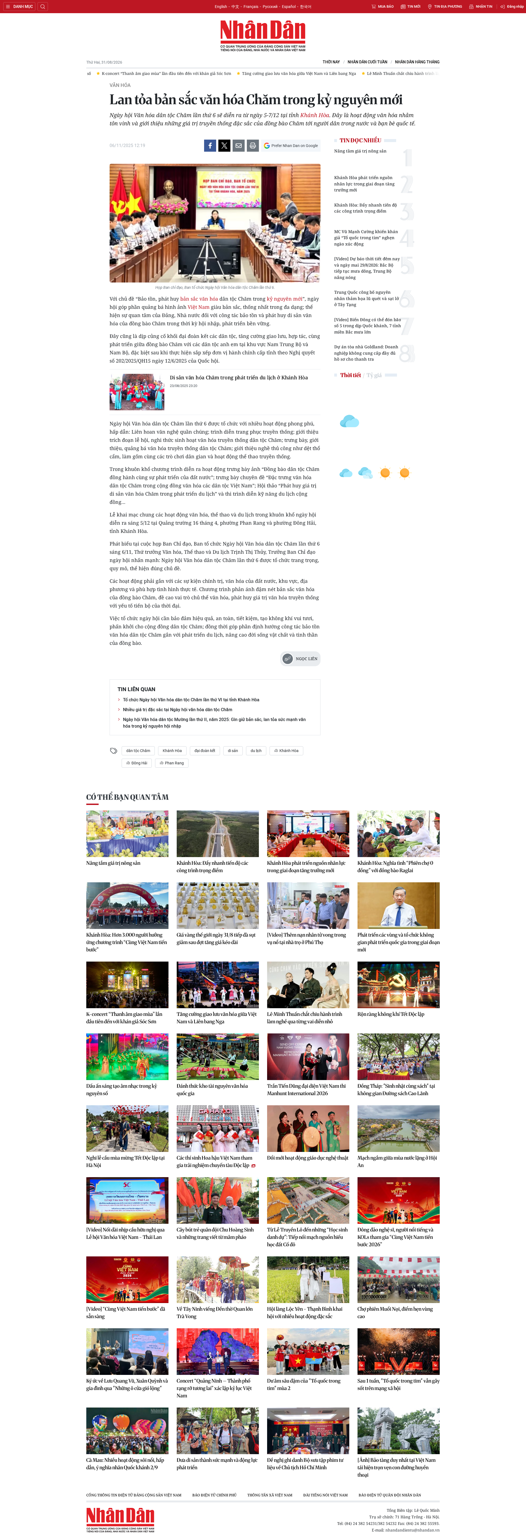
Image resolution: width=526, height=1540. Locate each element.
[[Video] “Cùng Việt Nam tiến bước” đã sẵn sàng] (127, 1279)
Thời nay (331, 62)
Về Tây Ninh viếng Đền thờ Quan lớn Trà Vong (215, 1312)
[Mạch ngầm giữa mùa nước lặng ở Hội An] (399, 1128)
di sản (233, 750)
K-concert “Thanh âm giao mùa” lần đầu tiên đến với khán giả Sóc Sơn (124, 1018)
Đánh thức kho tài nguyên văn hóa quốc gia (212, 1090)
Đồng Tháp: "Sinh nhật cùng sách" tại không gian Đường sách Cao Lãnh (396, 1090)
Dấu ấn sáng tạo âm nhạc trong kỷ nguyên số (121, 1090)
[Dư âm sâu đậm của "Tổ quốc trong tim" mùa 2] (308, 1351)
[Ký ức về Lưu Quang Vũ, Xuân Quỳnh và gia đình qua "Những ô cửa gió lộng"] (127, 1351)
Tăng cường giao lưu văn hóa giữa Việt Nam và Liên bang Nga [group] (289, 73)
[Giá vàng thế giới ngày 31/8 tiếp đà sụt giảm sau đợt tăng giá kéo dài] (218, 905)
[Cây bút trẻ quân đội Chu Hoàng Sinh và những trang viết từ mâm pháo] (218, 1200)
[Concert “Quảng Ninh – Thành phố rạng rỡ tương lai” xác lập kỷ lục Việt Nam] (218, 1351)
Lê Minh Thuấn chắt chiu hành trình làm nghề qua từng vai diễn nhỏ (304, 1018)
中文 (235, 6)
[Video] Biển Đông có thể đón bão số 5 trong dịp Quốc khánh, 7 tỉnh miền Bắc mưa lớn (367, 326)
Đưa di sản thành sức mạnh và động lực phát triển (217, 1464)
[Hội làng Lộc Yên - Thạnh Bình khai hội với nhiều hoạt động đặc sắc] (308, 1279)
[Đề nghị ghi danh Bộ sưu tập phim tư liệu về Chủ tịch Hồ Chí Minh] (308, 1431)
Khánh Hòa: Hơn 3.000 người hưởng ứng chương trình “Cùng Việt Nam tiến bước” (126, 942)
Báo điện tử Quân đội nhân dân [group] (390, 1495)
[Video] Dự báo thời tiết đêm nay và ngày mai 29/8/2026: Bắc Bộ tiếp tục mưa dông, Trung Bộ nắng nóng (367, 268)
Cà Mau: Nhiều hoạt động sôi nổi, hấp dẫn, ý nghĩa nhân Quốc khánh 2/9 (125, 1464)
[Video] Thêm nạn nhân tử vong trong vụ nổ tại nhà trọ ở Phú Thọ (306, 938)
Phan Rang (174, 763)
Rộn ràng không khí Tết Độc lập (391, 1014)
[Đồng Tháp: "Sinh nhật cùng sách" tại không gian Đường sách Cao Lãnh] (399, 1056)
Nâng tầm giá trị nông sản (360, 151)
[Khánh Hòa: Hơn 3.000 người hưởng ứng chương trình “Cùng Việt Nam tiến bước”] (127, 905)
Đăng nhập (515, 6)
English (221, 6)
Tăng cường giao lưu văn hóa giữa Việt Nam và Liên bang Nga (217, 1018)
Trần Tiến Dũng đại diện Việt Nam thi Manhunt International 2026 (306, 1090)
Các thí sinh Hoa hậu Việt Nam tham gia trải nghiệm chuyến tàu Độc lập (214, 1161)
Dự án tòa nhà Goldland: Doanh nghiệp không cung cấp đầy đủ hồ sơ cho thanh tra (366, 353)
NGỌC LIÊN (307, 658)
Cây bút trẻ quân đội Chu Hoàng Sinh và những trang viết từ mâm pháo (215, 1233)
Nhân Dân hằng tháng (417, 62)
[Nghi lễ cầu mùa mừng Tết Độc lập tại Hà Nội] (127, 1128)
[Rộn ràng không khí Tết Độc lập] (399, 985)
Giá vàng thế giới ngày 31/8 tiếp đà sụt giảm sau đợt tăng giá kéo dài (216, 938)
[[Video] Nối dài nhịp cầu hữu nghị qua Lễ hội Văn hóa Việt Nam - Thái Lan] (127, 1200)
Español (289, 6)
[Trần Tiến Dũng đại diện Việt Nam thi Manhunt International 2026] (308, 1056)
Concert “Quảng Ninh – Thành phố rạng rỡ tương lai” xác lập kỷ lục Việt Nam (214, 1388)
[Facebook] (210, 146)
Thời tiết (350, 375)
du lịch (256, 750)
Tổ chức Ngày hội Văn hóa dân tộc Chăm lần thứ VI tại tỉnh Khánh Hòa (191, 699)
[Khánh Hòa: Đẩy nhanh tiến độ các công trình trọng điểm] (218, 833)
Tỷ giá (374, 375)
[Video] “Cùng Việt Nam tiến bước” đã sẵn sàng (125, 1312)
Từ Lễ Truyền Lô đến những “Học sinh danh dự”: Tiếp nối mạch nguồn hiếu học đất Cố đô (307, 1237)
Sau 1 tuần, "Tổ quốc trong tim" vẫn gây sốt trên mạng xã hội (399, 1384)
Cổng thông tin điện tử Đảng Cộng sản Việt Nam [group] (133, 1495)
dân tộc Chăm (138, 750)
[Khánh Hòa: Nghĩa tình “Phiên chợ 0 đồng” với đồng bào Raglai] (399, 833)
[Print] (253, 146)
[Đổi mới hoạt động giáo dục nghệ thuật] (308, 1128)
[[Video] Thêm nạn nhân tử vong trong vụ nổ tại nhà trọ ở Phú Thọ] (308, 905)
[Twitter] (224, 146)
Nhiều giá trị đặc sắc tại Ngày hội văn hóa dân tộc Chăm (177, 709)
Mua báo (386, 6)
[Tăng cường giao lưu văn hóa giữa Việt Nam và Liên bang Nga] (218, 985)
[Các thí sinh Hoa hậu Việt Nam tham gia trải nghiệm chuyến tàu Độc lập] (218, 1128)
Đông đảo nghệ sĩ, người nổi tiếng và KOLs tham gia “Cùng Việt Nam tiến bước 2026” (395, 1237)
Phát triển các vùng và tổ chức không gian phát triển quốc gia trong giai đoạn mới (399, 942)
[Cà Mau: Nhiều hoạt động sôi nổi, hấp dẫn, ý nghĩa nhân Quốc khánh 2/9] (127, 1431)
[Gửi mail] (239, 146)
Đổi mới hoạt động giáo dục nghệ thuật (307, 1158)
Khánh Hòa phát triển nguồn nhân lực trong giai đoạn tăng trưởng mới (364, 184)
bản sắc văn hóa (199, 298)
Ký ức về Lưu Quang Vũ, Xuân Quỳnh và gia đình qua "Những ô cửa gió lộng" (127, 1384)
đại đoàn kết (205, 750)
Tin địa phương (448, 6)
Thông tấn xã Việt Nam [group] (269, 1495)
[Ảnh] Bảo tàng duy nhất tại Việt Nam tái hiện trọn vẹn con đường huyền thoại (397, 1467)
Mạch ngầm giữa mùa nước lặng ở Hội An (397, 1161)
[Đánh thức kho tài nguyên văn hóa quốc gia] (218, 1056)
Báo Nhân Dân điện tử (263, 36)
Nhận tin (484, 6)
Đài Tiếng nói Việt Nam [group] (325, 1495)
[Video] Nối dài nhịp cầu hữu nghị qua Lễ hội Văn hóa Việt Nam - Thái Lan (125, 1233)
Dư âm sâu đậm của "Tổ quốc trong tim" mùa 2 (304, 1384)
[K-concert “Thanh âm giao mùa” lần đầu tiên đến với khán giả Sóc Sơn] (127, 985)
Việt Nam (199, 307)
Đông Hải (139, 763)
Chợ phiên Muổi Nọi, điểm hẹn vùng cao (395, 1312)
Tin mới (414, 6)
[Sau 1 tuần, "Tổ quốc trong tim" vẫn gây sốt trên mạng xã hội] (399, 1351)
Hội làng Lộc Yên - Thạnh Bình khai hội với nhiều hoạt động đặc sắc (304, 1312)
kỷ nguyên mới (284, 298)
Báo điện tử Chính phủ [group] (214, 1495)
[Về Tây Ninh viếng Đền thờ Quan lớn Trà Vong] (218, 1279)
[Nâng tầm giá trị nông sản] (127, 833)
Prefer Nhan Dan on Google (294, 145)
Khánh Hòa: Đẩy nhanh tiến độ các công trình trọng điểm (365, 208)
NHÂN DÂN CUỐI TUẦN (367, 62)
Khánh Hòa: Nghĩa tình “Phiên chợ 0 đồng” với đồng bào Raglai (395, 867)
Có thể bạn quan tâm (127, 797)
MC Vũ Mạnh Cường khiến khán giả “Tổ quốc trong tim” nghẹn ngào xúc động (366, 238)
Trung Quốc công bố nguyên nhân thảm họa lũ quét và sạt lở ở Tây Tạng (366, 298)
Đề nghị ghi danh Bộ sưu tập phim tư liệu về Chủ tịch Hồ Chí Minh (305, 1464)
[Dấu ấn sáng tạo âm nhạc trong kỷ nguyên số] (127, 1056)
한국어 (305, 6)
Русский (270, 6)
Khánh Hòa (314, 115)
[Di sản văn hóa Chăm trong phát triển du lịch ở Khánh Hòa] (137, 392)
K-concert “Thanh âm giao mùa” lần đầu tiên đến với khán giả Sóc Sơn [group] (156, 73)
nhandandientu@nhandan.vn (412, 1530)
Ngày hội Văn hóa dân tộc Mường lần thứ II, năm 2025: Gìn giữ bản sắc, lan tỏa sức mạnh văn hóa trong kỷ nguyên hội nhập (214, 723)
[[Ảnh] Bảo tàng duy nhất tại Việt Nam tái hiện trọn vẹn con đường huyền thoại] (399, 1431)
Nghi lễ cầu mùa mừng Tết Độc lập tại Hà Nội (125, 1161)
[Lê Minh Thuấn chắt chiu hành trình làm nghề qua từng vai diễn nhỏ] (308, 985)
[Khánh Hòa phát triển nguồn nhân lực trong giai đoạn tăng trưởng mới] (308, 833)
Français (251, 6)
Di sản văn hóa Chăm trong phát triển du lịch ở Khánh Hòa (239, 377)
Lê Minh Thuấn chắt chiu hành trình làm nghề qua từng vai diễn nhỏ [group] (420, 73)
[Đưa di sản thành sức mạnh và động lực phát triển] (218, 1431)
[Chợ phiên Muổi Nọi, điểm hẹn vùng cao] (399, 1279)
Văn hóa (120, 85)
